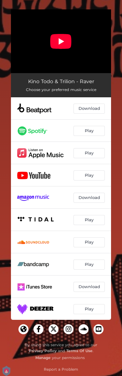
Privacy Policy (43, 350)
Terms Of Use (79, 350)
